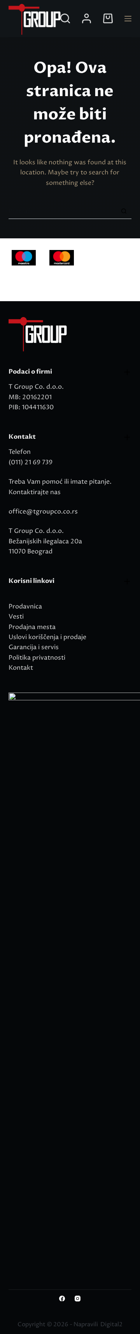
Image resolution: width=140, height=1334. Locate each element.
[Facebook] (62, 1298)
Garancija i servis (34, 647)
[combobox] (63, 211)
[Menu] (127, 18)
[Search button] (123, 211)
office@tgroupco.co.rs (43, 511)
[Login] (86, 18)
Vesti (16, 616)
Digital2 (111, 1324)
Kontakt (21, 668)
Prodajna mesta (32, 627)
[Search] (65, 18)
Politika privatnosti (37, 657)
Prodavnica (25, 606)
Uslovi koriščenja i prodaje (47, 637)
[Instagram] (77, 1298)
